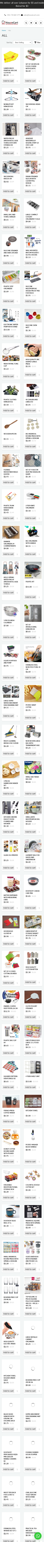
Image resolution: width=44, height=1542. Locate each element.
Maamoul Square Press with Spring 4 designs (33, 1223)
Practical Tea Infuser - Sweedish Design (32, 1531)
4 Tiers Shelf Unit (33, 1076)
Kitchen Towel (32, 1111)
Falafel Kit (30, 582)
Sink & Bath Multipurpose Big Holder (33, 819)
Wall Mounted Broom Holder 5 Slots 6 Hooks (32, 253)
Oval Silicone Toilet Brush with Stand (31, 1495)
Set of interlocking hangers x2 (31, 627)
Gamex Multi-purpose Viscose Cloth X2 (10, 70)
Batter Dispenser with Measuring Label (10, 897)
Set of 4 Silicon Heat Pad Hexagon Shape (33, 472)
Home (4, 30)
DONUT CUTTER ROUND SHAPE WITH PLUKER (9, 1151)
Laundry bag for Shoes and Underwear (32, 857)
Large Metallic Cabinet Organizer (32, 1339)
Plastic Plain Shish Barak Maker (9, 508)
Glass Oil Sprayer (11, 855)
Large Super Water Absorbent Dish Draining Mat (11, 703)
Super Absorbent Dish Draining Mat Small (33, 1416)
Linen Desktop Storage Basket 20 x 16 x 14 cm (32, 933)
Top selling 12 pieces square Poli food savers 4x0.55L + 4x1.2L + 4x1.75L (32, 1301)
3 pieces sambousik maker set (11, 783)
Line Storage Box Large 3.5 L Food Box (33, 1042)
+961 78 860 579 (13, 15)
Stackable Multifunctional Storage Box (10, 1187)
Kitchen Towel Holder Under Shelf (10, 1378)
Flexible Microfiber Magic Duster (11, 472)
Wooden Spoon (10, 434)
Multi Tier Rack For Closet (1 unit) (10, 1495)
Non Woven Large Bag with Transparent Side (33, 743)
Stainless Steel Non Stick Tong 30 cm (33, 667)
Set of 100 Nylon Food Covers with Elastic (32, 66)
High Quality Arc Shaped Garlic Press (32, 362)
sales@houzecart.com (31, 15)
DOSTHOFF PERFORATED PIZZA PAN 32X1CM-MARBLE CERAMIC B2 (10, 1456)
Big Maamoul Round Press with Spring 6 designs (33, 436)
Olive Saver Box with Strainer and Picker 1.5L (32, 1259)
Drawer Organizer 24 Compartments (10, 544)
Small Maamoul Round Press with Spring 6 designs (11, 1259)
